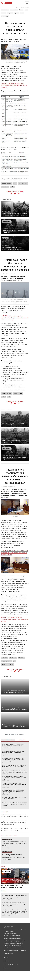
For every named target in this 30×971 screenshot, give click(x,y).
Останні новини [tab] (8, 739)
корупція (9, 13)
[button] (15, 735)
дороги (4, 396)
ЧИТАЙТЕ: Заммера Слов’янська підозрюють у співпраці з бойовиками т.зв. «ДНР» (15, 619)
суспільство (4, 9)
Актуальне (4, 812)
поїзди (13, 187)
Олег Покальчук (7, 839)
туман (20, 393)
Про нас (6, 957)
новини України (23, 183)
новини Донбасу (6, 183)
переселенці (13, 9)
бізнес (21, 9)
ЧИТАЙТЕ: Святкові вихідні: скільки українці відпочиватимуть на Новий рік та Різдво (14, 85)
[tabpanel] (15, 775)
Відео (3, 866)
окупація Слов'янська (7, 664)
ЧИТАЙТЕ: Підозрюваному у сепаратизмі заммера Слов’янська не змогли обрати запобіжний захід (14, 552)
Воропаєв (4, 657)
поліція (15, 393)
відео (22, 13)
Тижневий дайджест (11, 964)
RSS (5, 968)
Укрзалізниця (5, 187)
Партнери (7, 961)
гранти (3, 13)
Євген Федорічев (7, 851)
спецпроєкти (5, 16)
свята (14, 183)
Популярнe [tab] (22, 739)
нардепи (16, 13)
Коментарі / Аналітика (8, 835)
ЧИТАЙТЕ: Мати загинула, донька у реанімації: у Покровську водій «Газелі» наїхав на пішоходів (14, 318)
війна (26, 9)
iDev (11, 953)
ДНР (14, 661)
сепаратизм (12, 657)
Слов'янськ (21, 657)
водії (9, 396)
